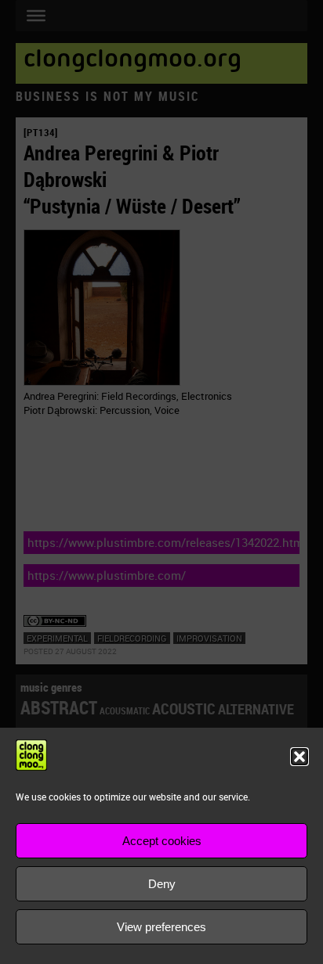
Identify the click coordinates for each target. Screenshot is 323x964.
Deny (162, 883)
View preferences (161, 926)
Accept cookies (161, 840)
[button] (299, 756)
